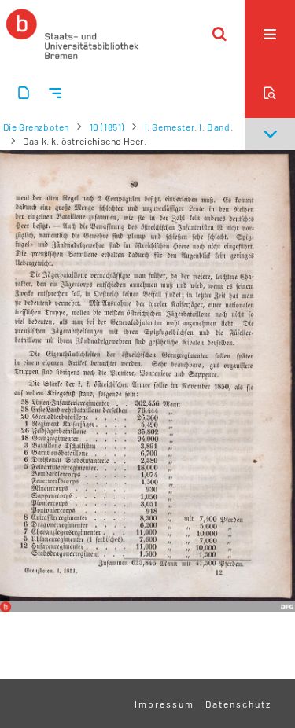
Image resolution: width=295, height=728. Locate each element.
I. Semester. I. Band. (189, 126)
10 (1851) (107, 126)
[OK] (219, 34)
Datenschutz (238, 703)
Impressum (164, 703)
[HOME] (72, 34)
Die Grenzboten (36, 126)
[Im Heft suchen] (270, 93)
